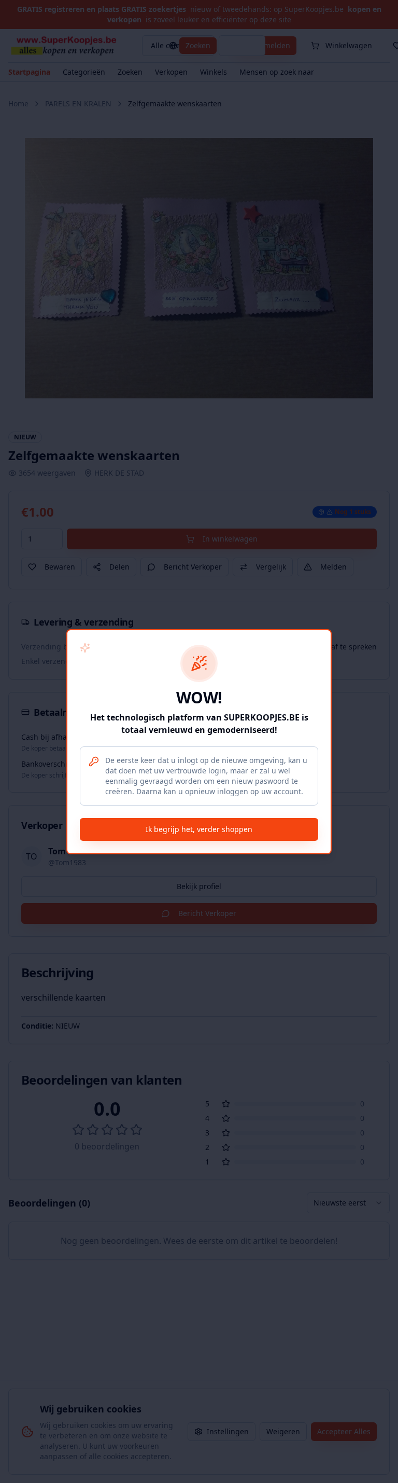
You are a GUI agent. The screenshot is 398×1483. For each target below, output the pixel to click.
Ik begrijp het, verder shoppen (199, 829)
